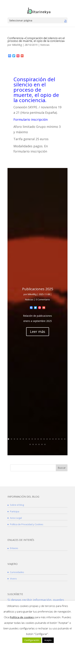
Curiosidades (17, 572)
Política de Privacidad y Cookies (26, 524)
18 (58, 439)
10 (35, 439)
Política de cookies (22, 617)
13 (44, 439)
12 (41, 439)
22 (33, 444)
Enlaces (14, 548)
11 (38, 439)
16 (53, 439)
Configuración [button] (31, 640)
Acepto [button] (48, 640)
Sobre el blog (17, 504)
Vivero (13, 578)
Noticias (45, 44)
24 (39, 444)
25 (42, 444)
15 (50, 439)
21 (30, 444)
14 (47, 439)
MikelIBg (17, 44)
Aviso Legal (16, 517)
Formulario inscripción (30, 119)
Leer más (37, 331)
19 (61, 439)
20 (64, 439)
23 (36, 444)
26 (45, 444)
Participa (14, 511)
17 (56, 439)
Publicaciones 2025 (37, 289)
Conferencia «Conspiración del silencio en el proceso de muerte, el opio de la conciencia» (36, 39)
